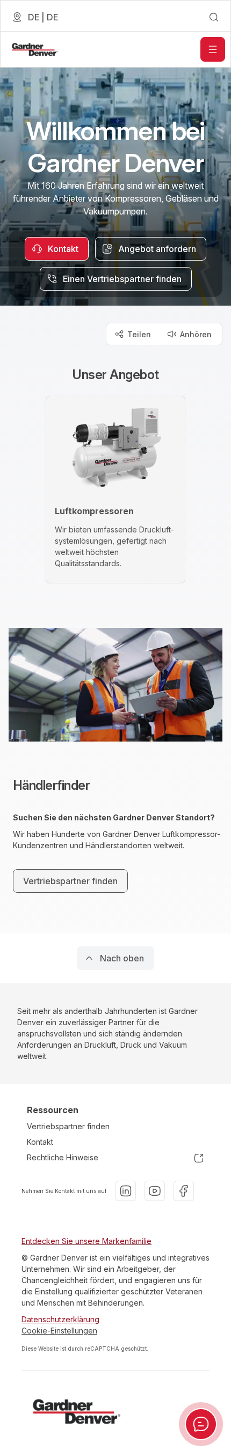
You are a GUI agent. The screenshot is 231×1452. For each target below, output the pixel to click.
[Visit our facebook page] (184, 1191)
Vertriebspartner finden (68, 1126)
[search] (213, 17)
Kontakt (40, 1141)
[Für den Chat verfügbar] (201, 1424)
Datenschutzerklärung (60, 1319)
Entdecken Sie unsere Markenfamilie (86, 1241)
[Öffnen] (212, 49)
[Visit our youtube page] (155, 1191)
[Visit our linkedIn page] (126, 1191)
